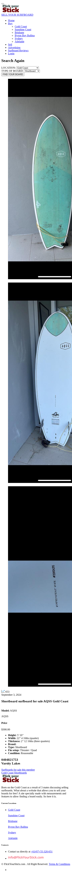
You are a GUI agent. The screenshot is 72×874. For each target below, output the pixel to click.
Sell (10, 44)
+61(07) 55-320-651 (42, 851)
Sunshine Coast (23, 29)
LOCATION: (8, 67)
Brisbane (19, 32)
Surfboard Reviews (18, 50)
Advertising (14, 47)
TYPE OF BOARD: (12, 70)
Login (11, 53)
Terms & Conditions (59, 864)
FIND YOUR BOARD (13, 74)
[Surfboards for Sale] (11, 11)
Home (11, 20)
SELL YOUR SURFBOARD (17, 14)
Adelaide (19, 41)
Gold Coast (21, 26)
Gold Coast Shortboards (14, 772)
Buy (10, 23)
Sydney (19, 38)
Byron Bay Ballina (25, 35)
